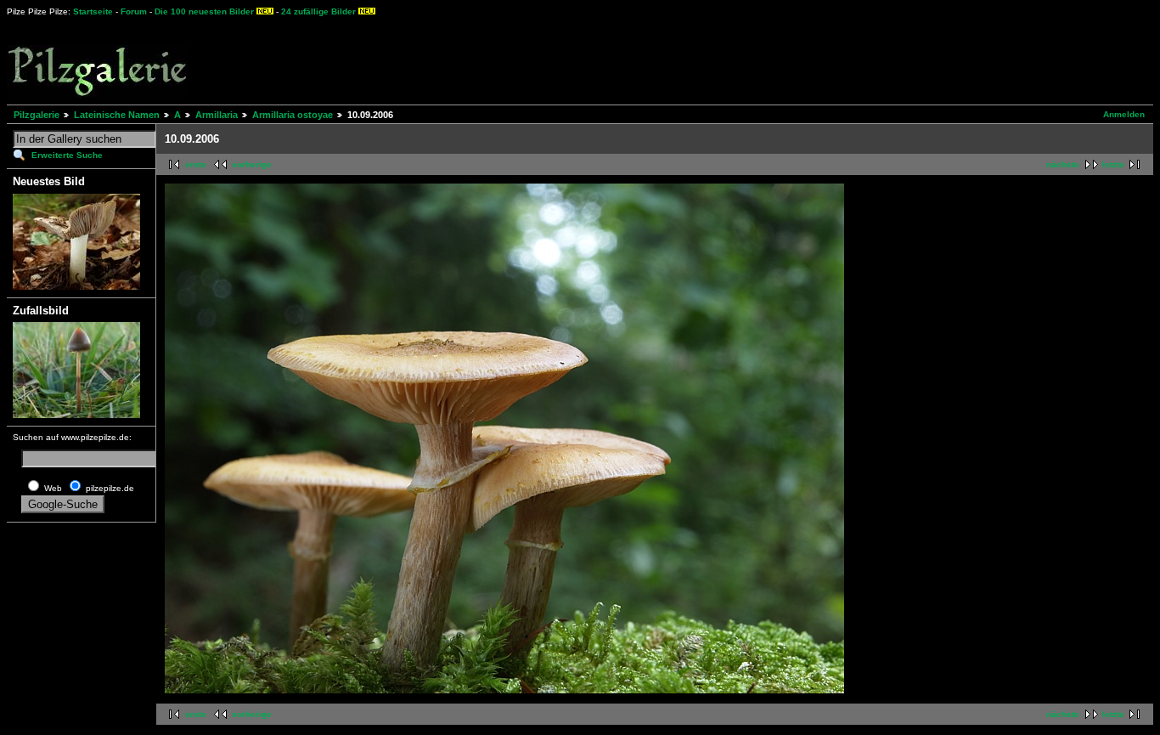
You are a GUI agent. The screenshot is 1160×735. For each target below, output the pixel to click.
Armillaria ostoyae (292, 115)
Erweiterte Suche (67, 155)
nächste (1062, 164)
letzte (1113, 164)
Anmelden (1124, 114)
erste (195, 164)
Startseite (93, 11)
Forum (134, 11)
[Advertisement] (629, 59)
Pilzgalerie (36, 115)
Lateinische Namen (117, 115)
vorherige (252, 164)
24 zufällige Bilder (318, 11)
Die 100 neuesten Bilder (204, 11)
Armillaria (216, 115)
